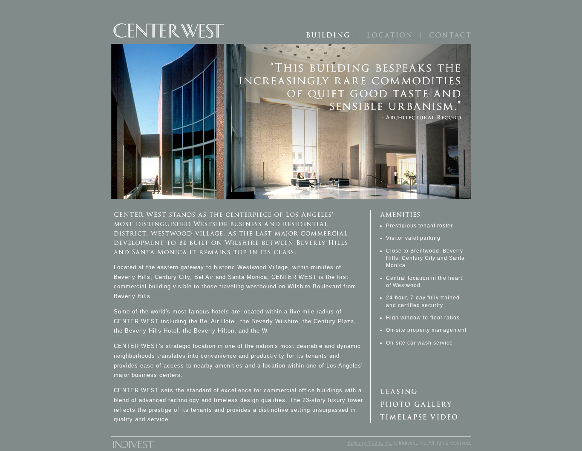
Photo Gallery (421, 404)
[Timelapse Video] (421, 417)
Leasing (421, 391)
